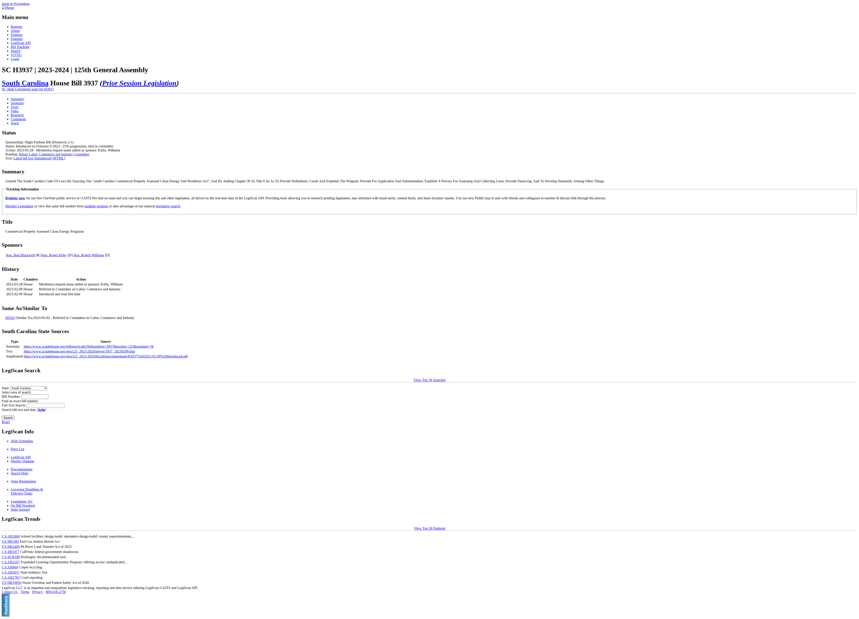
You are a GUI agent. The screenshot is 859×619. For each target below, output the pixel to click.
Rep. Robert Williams (89, 255)
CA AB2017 (11, 572)
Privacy (37, 592)
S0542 (10, 318)
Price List (17, 449)
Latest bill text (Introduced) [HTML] (39, 158)
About (15, 31)
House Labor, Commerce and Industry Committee (54, 154)
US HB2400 (11, 547)
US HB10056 (11, 583)
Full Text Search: (14, 405)
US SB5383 (10, 541)
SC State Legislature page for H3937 (28, 89)
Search (15, 51)
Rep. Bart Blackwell (20, 255)
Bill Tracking (20, 47)
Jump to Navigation (16, 4)
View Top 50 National (429, 528)
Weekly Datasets (22, 461)
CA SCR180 (11, 557)
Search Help (19, 473)
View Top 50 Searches (430, 380)
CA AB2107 (11, 562)
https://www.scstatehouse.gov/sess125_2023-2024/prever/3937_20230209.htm (79, 351)
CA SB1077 (10, 552)
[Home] (8, 8)
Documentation (21, 469)
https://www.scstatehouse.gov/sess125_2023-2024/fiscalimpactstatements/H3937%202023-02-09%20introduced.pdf (106, 356)
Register (16, 27)
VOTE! (16, 55)
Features (17, 35)
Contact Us (10, 592)
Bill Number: (11, 396)
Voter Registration (23, 481)
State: (6, 388)
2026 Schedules (22, 441)
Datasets (17, 39)
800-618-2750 (56, 592)
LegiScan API (21, 43)
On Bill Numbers (23, 505)
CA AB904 (10, 567)
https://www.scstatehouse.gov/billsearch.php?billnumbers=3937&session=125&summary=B (89, 346)
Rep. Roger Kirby (54, 255)
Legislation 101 (22, 501)
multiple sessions (96, 206)
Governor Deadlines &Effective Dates (27, 491)
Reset (6, 422)
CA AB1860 (11, 536)
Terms (25, 592)
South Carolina (25, 83)
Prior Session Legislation (139, 83)
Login (15, 59)
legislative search (168, 206)
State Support (20, 509)
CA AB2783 (11, 577)
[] (41, 410)
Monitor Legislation (19, 206)
